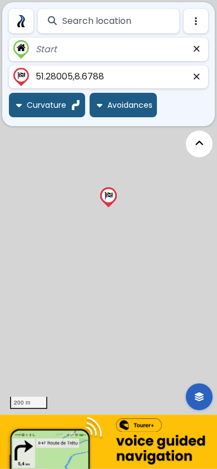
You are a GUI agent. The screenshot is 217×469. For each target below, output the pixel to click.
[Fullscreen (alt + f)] (199, 144)
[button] (108, 197)
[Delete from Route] (197, 49)
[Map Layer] (199, 396)
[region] (108, 207)
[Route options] (196, 21)
